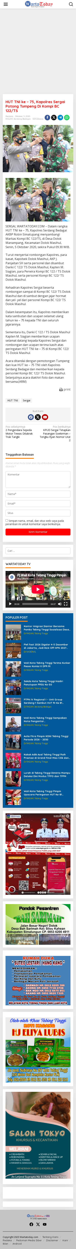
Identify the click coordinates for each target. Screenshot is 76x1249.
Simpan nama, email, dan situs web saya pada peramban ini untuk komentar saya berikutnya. (35, 522)
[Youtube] (45, 417)
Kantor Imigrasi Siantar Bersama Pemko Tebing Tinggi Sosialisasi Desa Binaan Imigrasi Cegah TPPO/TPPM (46, 628)
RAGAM (9, 119)
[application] (38, 589)
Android (17, 1243)
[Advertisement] (38, 51)
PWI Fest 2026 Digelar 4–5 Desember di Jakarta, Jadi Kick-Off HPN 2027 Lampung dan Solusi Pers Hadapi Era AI (46, 646)
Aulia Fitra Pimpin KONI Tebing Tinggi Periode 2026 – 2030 (46, 738)
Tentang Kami (50, 1236)
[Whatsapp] (67, 117)
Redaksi (7, 1240)
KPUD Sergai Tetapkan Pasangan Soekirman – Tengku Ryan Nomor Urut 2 (55, 433)
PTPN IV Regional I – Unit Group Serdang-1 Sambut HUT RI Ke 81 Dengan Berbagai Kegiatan (43, 701)
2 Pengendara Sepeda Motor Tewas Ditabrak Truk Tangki (19, 432)
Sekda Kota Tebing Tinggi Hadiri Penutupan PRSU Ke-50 (43, 683)
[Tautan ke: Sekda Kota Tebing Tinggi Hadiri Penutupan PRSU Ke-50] (13, 687)
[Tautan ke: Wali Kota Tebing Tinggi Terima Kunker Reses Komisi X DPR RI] (13, 668)
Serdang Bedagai (22, 119)
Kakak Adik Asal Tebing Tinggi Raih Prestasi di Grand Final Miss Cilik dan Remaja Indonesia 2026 (46, 756)
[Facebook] (31, 417)
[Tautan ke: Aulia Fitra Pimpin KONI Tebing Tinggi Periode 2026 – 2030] (13, 742)
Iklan (5, 1243)
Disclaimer (52, 1240)
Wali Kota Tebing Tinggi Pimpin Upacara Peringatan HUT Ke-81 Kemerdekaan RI (43, 793)
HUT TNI (12, 400)
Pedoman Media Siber (29, 1240)
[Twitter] (38, 417)
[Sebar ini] (47, 117)
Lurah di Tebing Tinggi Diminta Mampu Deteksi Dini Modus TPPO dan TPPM (47, 774)
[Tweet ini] (54, 117)
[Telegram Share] (60, 117)
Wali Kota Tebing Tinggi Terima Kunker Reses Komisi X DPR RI (47, 664)
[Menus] (6, 4)
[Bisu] (60, 604)
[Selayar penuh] (66, 604)
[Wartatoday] (38, 4)
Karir (65, 1240)
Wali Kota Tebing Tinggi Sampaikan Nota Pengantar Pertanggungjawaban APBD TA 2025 (46, 719)
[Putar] (10, 604)
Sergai (26, 400)
